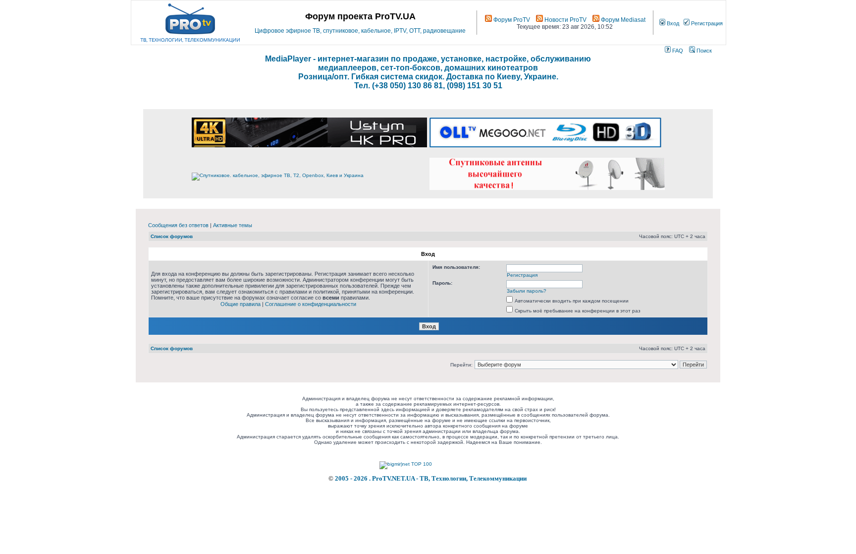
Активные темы (232, 225)
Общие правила (240, 304)
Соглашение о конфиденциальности (310, 304)
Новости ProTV (565, 19)
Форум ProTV (511, 19)
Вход (672, 23)
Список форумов (172, 236)
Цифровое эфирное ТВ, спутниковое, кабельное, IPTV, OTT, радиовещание (360, 30)
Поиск (703, 51)
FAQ (677, 51)
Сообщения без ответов (178, 225)
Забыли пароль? (526, 291)
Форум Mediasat (622, 19)
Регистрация (706, 23)
